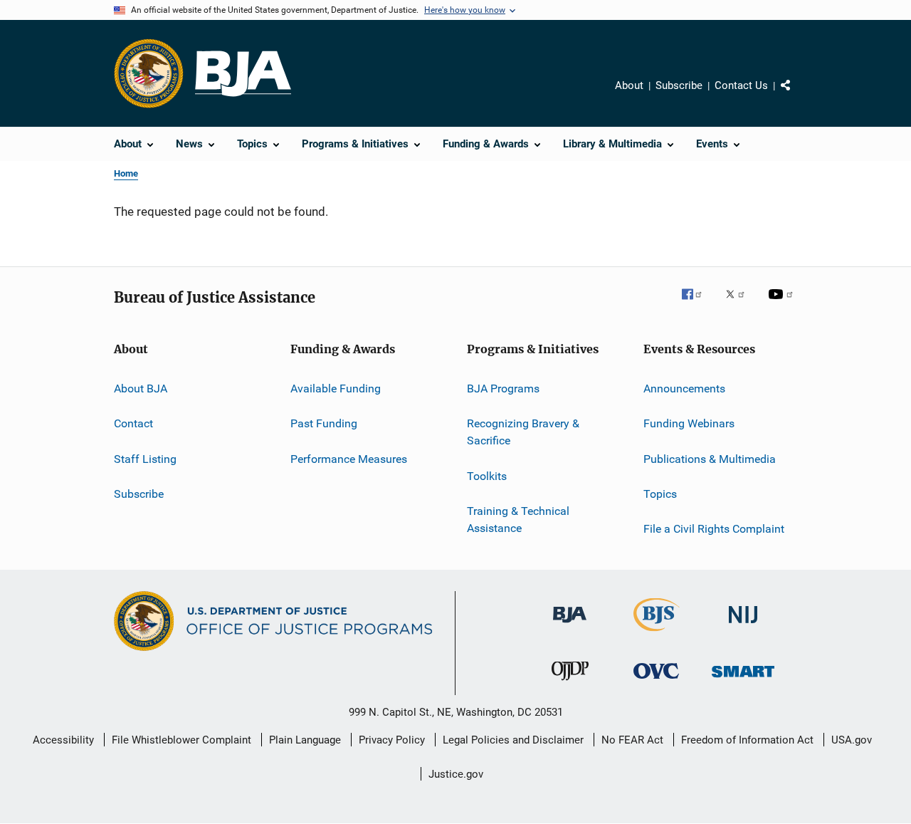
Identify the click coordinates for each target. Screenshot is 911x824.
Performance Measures (348, 459)
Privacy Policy (392, 740)
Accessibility (63, 740)
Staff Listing (145, 459)
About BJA (140, 388)
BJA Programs (503, 388)
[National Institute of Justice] (743, 626)
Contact (133, 423)
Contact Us (741, 85)
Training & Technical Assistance (518, 519)
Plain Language (305, 740)
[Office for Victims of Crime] (656, 681)
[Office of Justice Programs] (149, 73)
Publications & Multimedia (709, 459)
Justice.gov (455, 774)
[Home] (243, 73)
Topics (660, 494)
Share (797, 95)
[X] (740, 304)
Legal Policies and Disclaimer (513, 740)
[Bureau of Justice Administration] (569, 625)
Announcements (684, 388)
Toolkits (487, 475)
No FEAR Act (632, 740)
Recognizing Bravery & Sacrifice (523, 432)
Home (126, 173)
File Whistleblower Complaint (181, 740)
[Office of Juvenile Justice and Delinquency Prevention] (570, 683)
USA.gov (851, 740)
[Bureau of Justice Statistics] (656, 634)
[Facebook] (697, 304)
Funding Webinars (688, 423)
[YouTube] (783, 304)
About (629, 85)
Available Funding (335, 388)
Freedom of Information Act (747, 740)
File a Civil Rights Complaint (713, 529)
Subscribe (678, 85)
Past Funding (323, 423)
